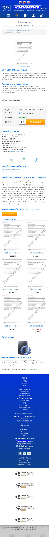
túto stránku (33, 369)
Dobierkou (24, 404)
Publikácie (24, 381)
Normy (24, 380)
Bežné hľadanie (25, 391)
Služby (24, 385)
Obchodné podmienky (24, 462)
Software (24, 383)
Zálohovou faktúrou (24, 405)
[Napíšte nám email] (29, 453)
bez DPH (30, 25)
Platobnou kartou (24, 400)
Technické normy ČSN (23, 30)
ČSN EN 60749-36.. (12, 326)
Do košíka (35, 122)
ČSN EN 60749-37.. (37, 326)
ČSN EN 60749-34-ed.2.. (12, 289)
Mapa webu (24, 457)
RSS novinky (24, 433)
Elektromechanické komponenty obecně (14, 172)
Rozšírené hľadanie (24, 393)
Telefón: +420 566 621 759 (24, 420)
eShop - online (24, 418)
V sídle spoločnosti (25, 425)
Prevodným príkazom (24, 407)
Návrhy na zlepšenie (24, 460)
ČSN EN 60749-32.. (12, 253)
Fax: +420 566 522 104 (24, 422)
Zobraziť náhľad (9, 214)
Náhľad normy (25, 66)
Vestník (24, 435)
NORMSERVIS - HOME (24, 459)
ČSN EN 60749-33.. (37, 253)
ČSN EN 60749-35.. (37, 289)
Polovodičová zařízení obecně (11, 169)
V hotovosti (24, 409)
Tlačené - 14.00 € (28, 113)
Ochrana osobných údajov (24, 464)
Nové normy (24, 431)
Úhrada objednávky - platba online (24, 413)
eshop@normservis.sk (24, 423)
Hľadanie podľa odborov (24, 395)
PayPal (24, 402)
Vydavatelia (10, 30)
